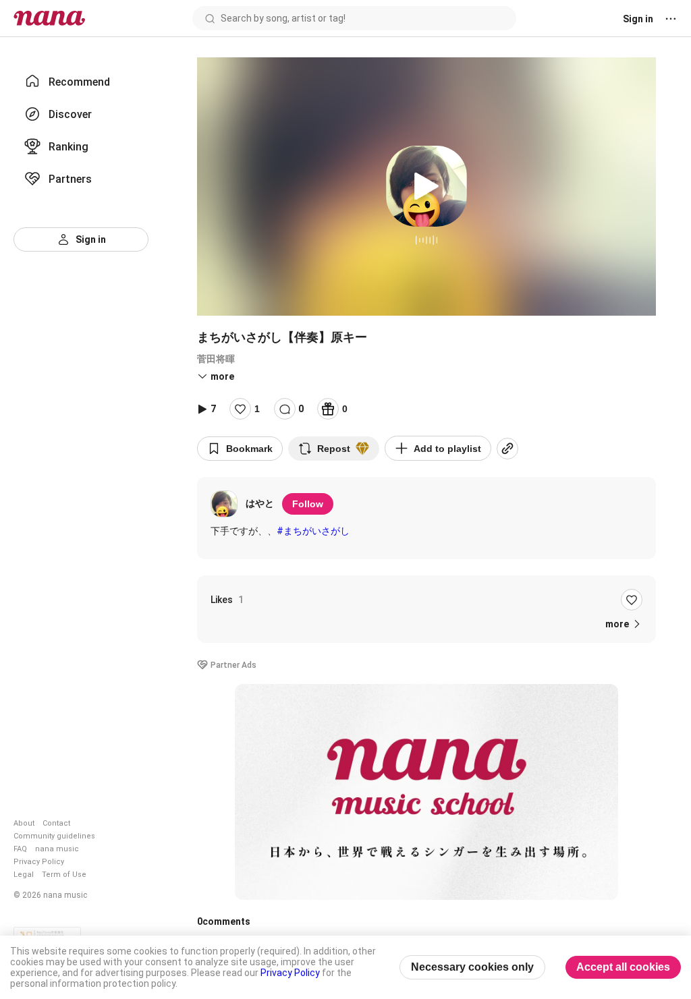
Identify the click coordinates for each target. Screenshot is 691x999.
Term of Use (64, 874)
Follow (307, 503)
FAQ (20, 849)
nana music (57, 849)
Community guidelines (54, 836)
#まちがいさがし (313, 530)
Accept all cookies (623, 967)
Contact (56, 823)
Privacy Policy (38, 861)
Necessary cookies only (472, 967)
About (23, 823)
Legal (23, 874)
